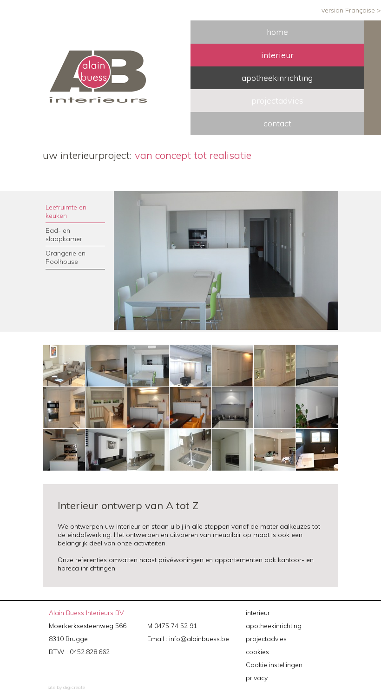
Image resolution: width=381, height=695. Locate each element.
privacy (257, 678)
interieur (258, 613)
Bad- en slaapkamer (64, 234)
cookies (257, 652)
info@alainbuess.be (199, 639)
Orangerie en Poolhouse (65, 257)
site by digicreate (66, 687)
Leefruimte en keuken (66, 211)
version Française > (351, 10)
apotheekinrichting (274, 626)
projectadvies (266, 639)
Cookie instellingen (274, 665)
